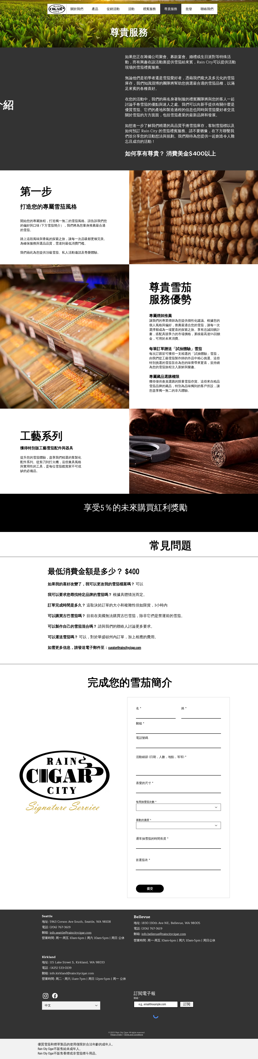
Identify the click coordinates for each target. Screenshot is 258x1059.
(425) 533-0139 (61, 967)
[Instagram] (45, 995)
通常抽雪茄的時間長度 (151, 838)
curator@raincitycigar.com (124, 648)
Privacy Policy (116, 1034)
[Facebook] (55, 995)
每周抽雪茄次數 (145, 801)
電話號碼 (142, 737)
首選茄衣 (142, 860)
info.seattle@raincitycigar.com (70, 932)
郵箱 (139, 723)
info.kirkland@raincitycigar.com (72, 973)
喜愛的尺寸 (143, 783)
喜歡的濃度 (142, 820)
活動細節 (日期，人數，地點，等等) (160, 757)
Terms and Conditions (133, 1034)
